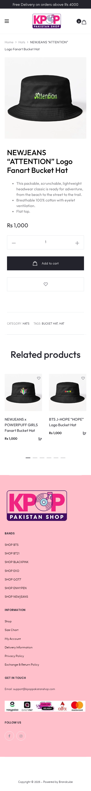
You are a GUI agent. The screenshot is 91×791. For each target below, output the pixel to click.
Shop (8, 621)
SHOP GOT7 (13, 579)
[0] (84, 21)
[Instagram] (21, 736)
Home (9, 42)
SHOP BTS (11, 545)
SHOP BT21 (12, 553)
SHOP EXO (12, 571)
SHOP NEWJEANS (16, 596)
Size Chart (11, 630)
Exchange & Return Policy (22, 664)
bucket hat (50, 323)
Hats (21, 42)
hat (61, 323)
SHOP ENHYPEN (16, 588)
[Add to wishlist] (45, 284)
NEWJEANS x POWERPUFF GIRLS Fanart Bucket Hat (21, 425)
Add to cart (50, 263)
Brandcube (66, 782)
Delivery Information (18, 647)
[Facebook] (9, 736)
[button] (38, 438)
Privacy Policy (14, 656)
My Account (13, 639)
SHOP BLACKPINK (16, 562)
